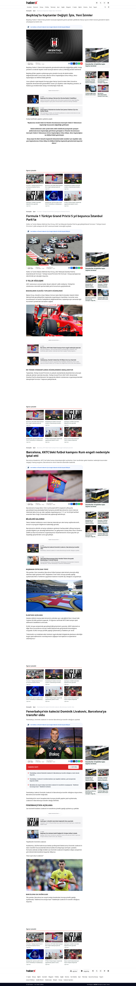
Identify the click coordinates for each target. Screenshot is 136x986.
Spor (34, 10)
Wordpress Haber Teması (104, 984)
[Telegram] (104, 970)
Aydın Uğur (30, 268)
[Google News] (69, 64)
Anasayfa (29, 10)
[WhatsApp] (79, 64)
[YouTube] (81, 64)
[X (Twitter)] (100, 2)
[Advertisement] (54, 157)
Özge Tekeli (30, 64)
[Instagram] (104, 2)
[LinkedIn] (108, 2)
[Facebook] (96, 2)
